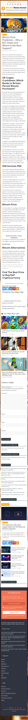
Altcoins (4, 34)
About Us (3, 686)
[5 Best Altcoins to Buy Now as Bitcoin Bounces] (14, 317)
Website (3, 430)
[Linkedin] (10, 288)
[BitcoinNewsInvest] (2, 14)
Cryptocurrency (5, 666)
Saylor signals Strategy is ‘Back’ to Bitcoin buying (12, 492)
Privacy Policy (4, 695)
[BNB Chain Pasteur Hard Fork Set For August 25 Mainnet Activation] (6, 547)
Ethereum (3, 668)
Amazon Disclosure (5, 688)
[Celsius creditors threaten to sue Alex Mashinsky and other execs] (14, 337)
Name (3, 414)
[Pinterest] (14, 288)
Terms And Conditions (6, 698)
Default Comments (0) (6, 386)
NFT (2, 675)
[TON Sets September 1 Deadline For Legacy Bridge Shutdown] (6, 563)
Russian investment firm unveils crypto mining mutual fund (13, 307)
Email (3, 422)
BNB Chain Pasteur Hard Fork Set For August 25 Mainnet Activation (18, 549)
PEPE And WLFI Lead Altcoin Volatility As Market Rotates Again (17, 573)
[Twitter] (7, 288)
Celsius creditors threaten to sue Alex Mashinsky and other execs (13, 352)
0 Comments (14, 50)
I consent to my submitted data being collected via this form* (13, 608)
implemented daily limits (17, 108)
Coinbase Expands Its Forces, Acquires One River (11, 302)
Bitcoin (3, 661)
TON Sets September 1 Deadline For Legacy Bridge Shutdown (17, 565)
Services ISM (18, 169)
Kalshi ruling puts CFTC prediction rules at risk (12, 494)
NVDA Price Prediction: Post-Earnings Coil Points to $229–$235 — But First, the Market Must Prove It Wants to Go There (13, 474)
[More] (17, 288)
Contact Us (3, 691)
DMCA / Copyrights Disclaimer (8, 693)
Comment (4, 393)
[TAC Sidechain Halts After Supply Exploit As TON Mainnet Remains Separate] (14, 507)
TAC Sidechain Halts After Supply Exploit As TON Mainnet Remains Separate (13, 527)
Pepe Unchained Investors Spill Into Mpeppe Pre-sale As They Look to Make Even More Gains (14, 374)
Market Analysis (5, 673)
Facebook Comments (18, 386)
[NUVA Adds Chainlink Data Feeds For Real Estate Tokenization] (6, 555)
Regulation (5, 522)
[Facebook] (4, 288)
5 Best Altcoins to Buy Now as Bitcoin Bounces (13, 331)
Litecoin (3, 671)
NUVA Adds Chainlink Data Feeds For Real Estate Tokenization (17, 557)
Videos (2, 700)
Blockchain (3, 664)
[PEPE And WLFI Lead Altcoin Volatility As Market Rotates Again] (6, 571)
